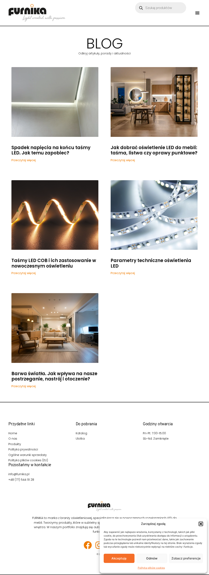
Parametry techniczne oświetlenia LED (151, 263)
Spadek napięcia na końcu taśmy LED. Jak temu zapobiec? (50, 150)
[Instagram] (99, 545)
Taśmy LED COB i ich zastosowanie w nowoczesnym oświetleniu (53, 263)
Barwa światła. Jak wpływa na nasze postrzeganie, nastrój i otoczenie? (54, 376)
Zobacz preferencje (186, 558)
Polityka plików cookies (151, 567)
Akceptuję (119, 558)
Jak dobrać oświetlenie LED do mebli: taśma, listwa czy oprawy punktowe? (154, 150)
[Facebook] (88, 545)
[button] (201, 524)
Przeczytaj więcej (23, 160)
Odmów (151, 558)
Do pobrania (86, 424)
